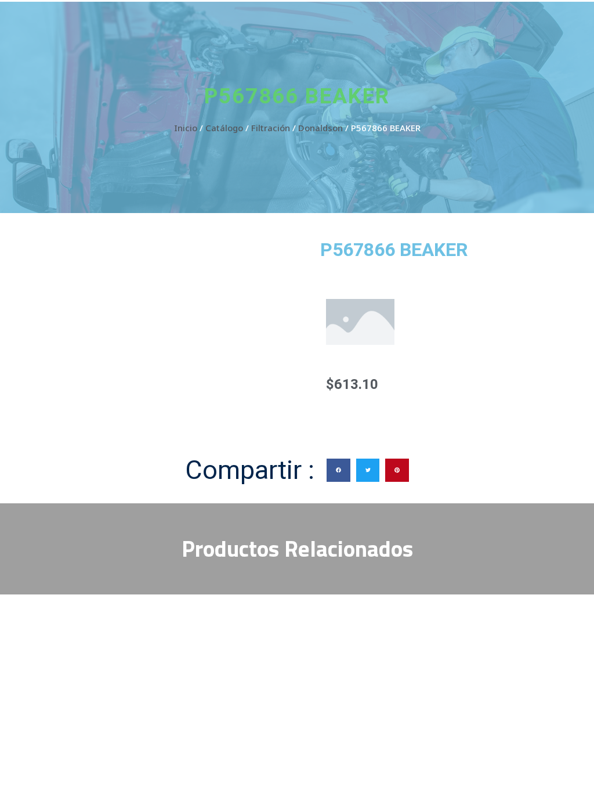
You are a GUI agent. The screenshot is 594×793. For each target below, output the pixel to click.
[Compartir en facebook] (338, 470)
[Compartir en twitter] (368, 470)
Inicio (185, 128)
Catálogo (224, 128)
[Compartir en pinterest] (397, 470)
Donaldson (320, 128)
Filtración (270, 128)
